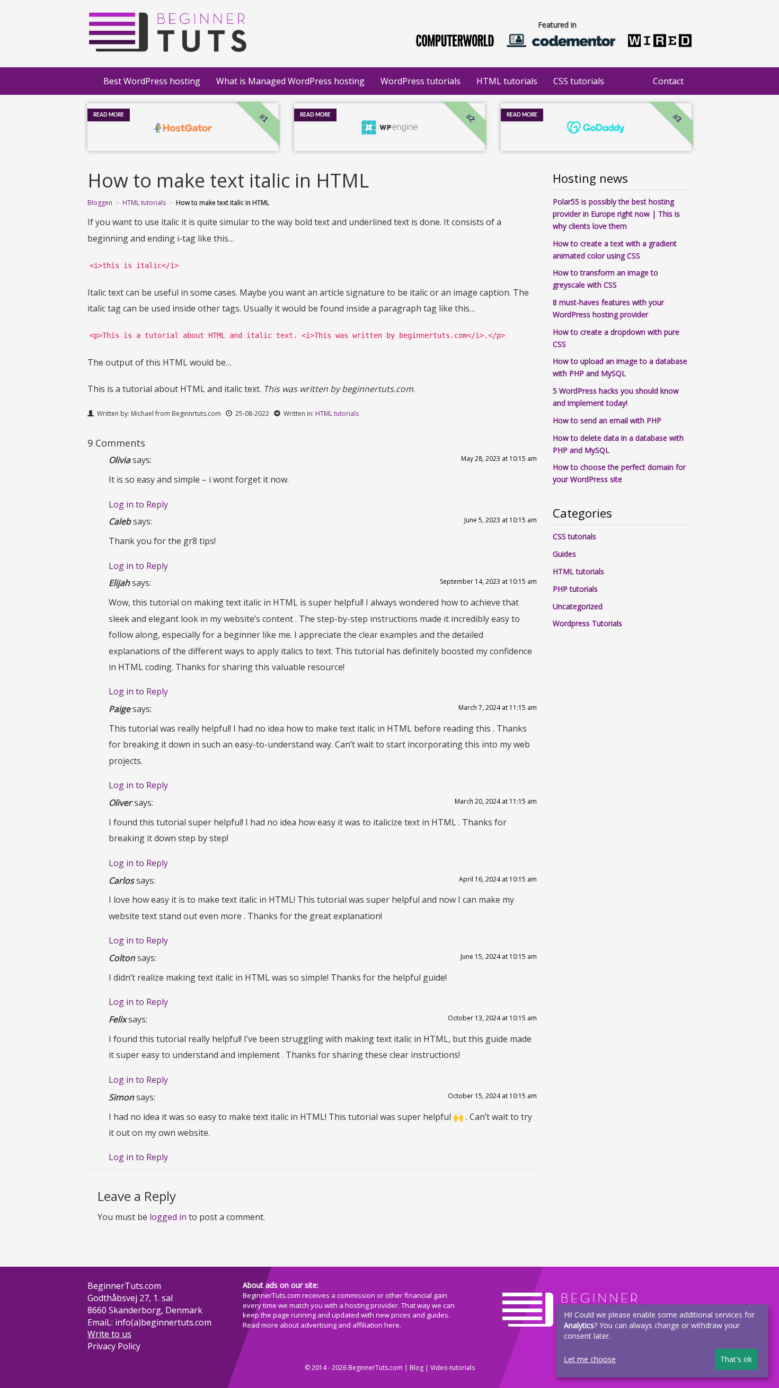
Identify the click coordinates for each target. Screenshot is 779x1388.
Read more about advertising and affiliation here (321, 1325)
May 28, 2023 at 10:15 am (499, 458)
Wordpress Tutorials (587, 623)
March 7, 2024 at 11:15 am (497, 707)
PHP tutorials (575, 589)
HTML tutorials (506, 81)
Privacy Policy (113, 1346)
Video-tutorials (452, 1367)
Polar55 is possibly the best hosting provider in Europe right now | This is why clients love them (616, 214)
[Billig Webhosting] (166, 29)
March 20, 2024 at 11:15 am (496, 801)
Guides (564, 554)
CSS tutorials (578, 81)
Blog (416, 1367)
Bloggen (99, 202)
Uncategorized (578, 606)
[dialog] (662, 1340)
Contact (668, 81)
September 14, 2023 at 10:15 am (488, 581)
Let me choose (590, 1359)
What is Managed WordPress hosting (290, 81)
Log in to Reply (138, 504)
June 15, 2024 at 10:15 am (499, 956)
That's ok (736, 1359)
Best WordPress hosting (151, 81)
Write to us (109, 1334)
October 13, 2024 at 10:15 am (492, 1017)
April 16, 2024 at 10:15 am (498, 879)
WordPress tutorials (420, 81)
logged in (168, 1217)
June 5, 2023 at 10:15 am (500, 519)
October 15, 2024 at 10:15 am (492, 1095)
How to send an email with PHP (607, 420)
